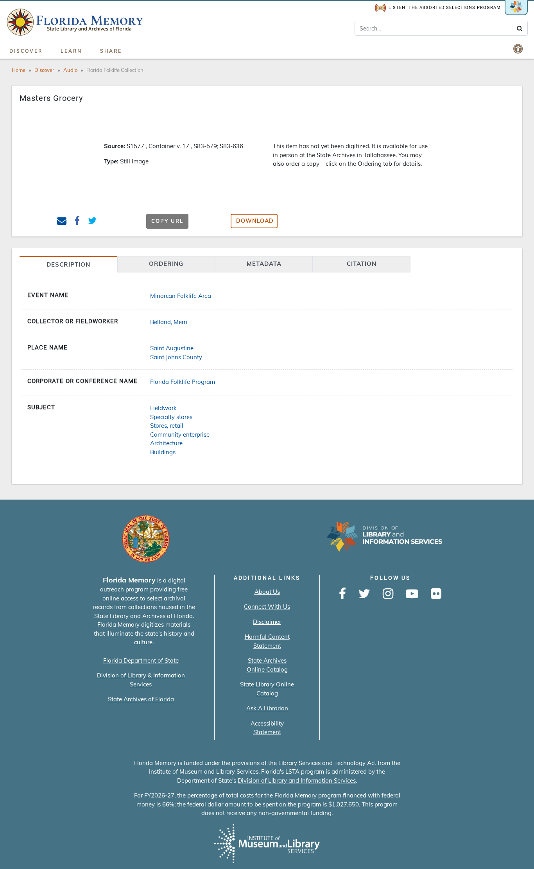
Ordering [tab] (166, 263)
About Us (267, 591)
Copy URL (167, 221)
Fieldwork (163, 408)
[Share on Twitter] (92, 222)
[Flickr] (436, 594)
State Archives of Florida (141, 699)
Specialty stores (171, 417)
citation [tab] (361, 263)
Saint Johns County (176, 357)
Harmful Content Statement (267, 641)
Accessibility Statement (267, 728)
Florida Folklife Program (182, 381)
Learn (71, 51)
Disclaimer (267, 621)
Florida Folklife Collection (114, 70)
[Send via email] (62, 222)
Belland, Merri (168, 322)
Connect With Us (267, 606)
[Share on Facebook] (77, 222)
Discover (26, 51)
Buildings (163, 452)
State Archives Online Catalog (267, 665)
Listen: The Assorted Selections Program (445, 7)
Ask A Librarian (267, 708)
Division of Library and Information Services (297, 780)
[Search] (520, 28)
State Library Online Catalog (267, 689)
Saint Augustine (172, 348)
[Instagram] (388, 594)
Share (111, 51)
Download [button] (255, 220)
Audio (70, 70)
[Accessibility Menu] (519, 48)
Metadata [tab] (264, 263)
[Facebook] (342, 594)
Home (18, 70)
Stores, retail (166, 425)
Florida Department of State (141, 660)
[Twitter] (364, 594)
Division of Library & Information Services (141, 680)
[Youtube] (412, 594)
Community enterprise (180, 434)
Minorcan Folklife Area (180, 295)
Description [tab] (68, 264)
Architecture (166, 443)
